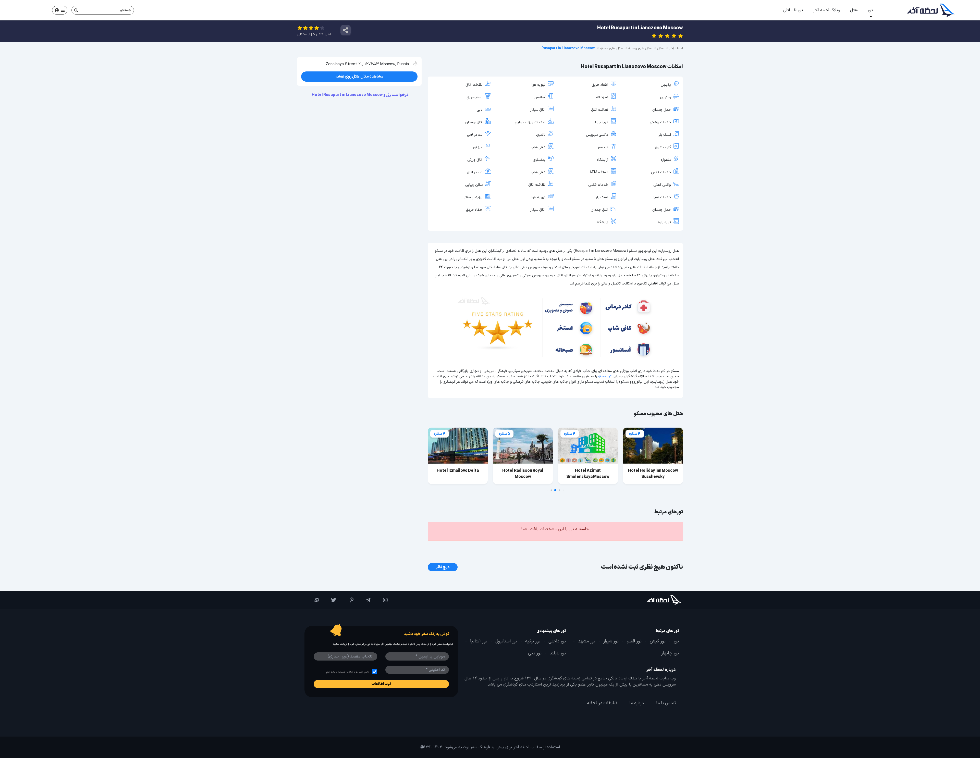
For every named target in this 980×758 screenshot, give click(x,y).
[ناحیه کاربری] (59, 10)
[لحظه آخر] (650, 600)
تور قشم (634, 641)
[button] (563, 490)
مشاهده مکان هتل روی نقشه (359, 76)
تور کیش (658, 641)
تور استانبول (506, 641)
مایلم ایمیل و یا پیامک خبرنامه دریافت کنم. (347, 672)
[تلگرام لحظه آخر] (364, 600)
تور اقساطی (793, 10)
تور (870, 10)
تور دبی (535, 653)
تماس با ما (666, 703)
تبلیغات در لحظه (602, 703)
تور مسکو (604, 376)
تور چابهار (670, 653)
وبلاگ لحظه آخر (826, 10)
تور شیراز (611, 641)
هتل (853, 10)
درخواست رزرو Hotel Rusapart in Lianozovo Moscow (360, 95)
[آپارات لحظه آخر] (313, 600)
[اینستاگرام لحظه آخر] (381, 600)
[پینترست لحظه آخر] (347, 600)
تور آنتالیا (478, 641)
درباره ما (636, 703)
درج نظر (442, 567)
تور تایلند (558, 653)
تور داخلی (557, 641)
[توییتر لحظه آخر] (330, 600)
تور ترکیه (532, 641)
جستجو (125, 10)
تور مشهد (586, 641)
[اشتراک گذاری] (345, 30)
